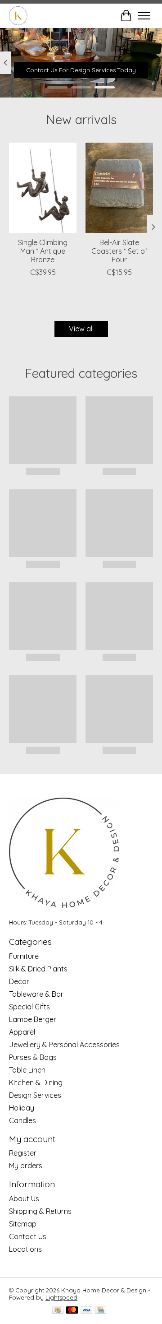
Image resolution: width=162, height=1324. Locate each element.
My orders (25, 1165)
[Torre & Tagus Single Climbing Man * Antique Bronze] (42, 188)
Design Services (35, 1095)
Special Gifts (29, 1006)
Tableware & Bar (36, 994)
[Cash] (57, 1310)
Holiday (21, 1107)
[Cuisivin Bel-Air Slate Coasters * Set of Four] (119, 188)
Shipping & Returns (40, 1211)
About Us (24, 1198)
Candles (22, 1120)
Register (22, 1152)
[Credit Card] (100, 1310)
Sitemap (22, 1223)
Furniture (24, 956)
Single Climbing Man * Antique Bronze (43, 251)
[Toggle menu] (144, 16)
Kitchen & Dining (36, 1082)
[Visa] (86, 1310)
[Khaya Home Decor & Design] (18, 15)
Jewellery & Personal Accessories (64, 1044)
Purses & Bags (33, 1057)
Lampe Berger (32, 1019)
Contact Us (27, 1236)
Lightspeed (61, 1297)
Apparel (22, 1031)
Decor (19, 981)
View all (81, 328)
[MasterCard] (72, 1310)
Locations (25, 1249)
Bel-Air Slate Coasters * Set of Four (119, 251)
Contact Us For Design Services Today (81, 70)
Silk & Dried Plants (38, 968)
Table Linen (27, 1069)
